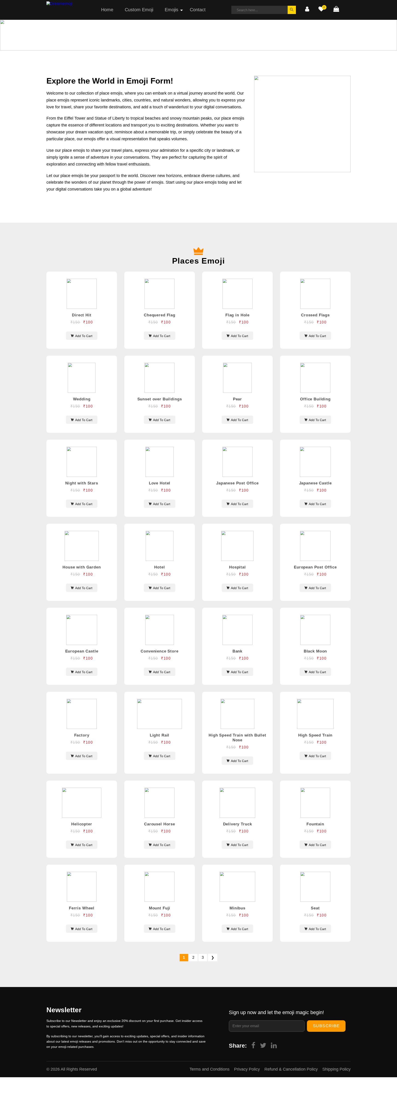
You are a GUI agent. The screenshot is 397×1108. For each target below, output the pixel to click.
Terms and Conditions (210, 1069)
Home (107, 9)
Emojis (171, 9)
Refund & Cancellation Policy (291, 1069)
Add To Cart (83, 336)
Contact (198, 9)
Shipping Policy (336, 1069)
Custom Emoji (139, 9)
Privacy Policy (247, 1069)
